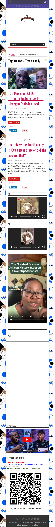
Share (14, 131)
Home (13, 55)
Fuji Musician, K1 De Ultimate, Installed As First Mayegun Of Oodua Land (25, 98)
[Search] (45, 2)
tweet (11, 126)
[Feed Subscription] (46, 60)
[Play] (11, 216)
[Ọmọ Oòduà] (27, 20)
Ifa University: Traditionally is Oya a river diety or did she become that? (27, 150)
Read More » (14, 122)
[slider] (25, 216)
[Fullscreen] (43, 216)
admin (12, 160)
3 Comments (21, 160)
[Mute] (39, 216)
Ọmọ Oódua (34, 525)
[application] (27, 208)
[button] (27, 208)
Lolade (12, 108)
